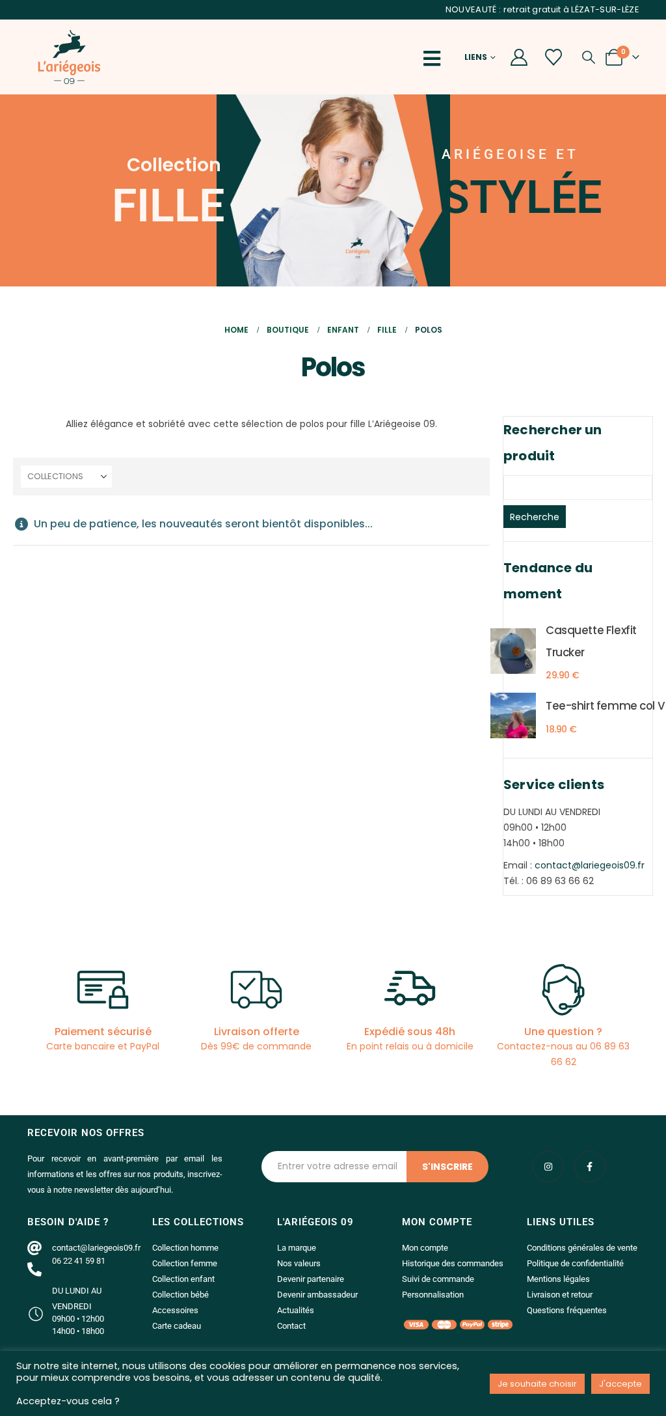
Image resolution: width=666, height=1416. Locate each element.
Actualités (295, 1310)
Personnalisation (433, 1294)
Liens (475, 56)
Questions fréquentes (567, 1310)
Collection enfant (183, 1279)
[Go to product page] (513, 651)
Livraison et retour (560, 1294)
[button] (436, 58)
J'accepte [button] (620, 1384)
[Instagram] (548, 1166)
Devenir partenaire (310, 1279)
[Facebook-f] (590, 1166)
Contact (291, 1326)
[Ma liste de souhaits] (554, 57)
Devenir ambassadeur (317, 1294)
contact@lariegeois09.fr (590, 865)
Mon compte (425, 1248)
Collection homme (185, 1248)
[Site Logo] (68, 57)
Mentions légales (558, 1279)
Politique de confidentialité (575, 1263)
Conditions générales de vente (582, 1248)
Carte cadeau (176, 1326)
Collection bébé (180, 1294)
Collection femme (184, 1263)
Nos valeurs (299, 1263)
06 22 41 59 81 (78, 1261)
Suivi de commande (438, 1279)
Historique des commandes (452, 1263)
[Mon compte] (519, 57)
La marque (296, 1248)
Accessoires (175, 1310)
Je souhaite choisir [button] (537, 1384)
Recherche (534, 516)
